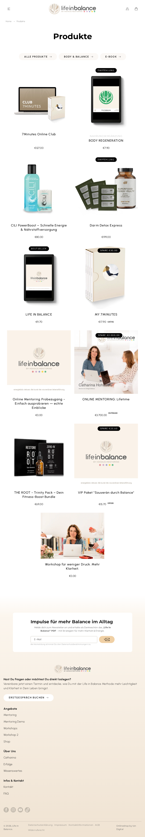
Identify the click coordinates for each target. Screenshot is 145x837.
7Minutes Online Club (39, 134)
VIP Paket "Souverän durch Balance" (106, 493)
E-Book (111, 57)
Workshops (10, 728)
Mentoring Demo (14, 721)
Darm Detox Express (106, 225)
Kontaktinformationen (81, 825)
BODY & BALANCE (76, 57)
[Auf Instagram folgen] (13, 809)
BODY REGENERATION (106, 140)
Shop (7, 741)
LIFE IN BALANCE (39, 314)
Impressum (60, 825)
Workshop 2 (11, 734)
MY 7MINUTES (106, 314)
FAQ (6, 793)
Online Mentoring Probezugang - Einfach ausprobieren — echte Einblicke (39, 403)
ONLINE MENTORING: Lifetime (106, 399)
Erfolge (8, 764)
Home (9, 21)
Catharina (10, 757)
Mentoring (10, 715)
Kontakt (8, 787)
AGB (97, 825)
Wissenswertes (13, 770)
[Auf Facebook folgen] (6, 809)
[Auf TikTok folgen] (27, 809)
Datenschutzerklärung (40, 825)
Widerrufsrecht (36, 830)
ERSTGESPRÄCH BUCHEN (26, 697)
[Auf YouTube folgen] (20, 809)
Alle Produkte (36, 57)
